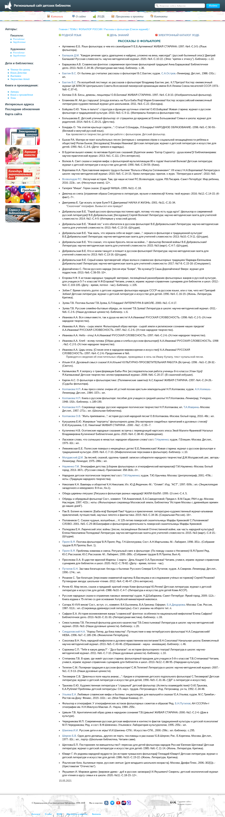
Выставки (15, 75)
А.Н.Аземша (202, 389)
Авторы (14, 91)
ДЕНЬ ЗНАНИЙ (119, 35)
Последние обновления (22, 109)
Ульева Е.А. (69, 694)
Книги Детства (18, 72)
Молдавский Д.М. (72, 457)
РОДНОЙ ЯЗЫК (71, 35)
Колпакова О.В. (71, 416)
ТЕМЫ (73, 29)
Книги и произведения (21, 94)
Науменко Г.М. (71, 466)
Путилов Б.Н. (70, 568)
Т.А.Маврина (191, 407)
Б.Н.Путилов (182, 703)
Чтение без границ (20, 69)
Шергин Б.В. (69, 735)
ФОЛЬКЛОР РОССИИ (90, 29)
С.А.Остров (168, 73)
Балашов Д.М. (70, 55)
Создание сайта (184, 801)
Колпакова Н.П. (71, 389)
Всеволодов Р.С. (72, 179)
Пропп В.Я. (69, 541)
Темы (13, 97)
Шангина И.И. (70, 730)
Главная (63, 29)
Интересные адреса (19, 104)
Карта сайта (13, 114)
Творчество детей (20, 79)
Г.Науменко (161, 439)
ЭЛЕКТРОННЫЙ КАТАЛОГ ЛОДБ (178, 35)
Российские (19, 39)
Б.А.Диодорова (176, 604)
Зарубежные (19, 42)
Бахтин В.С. (69, 73)
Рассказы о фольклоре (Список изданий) (126, 29)
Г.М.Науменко (131, 475)
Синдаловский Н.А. (74, 631)
